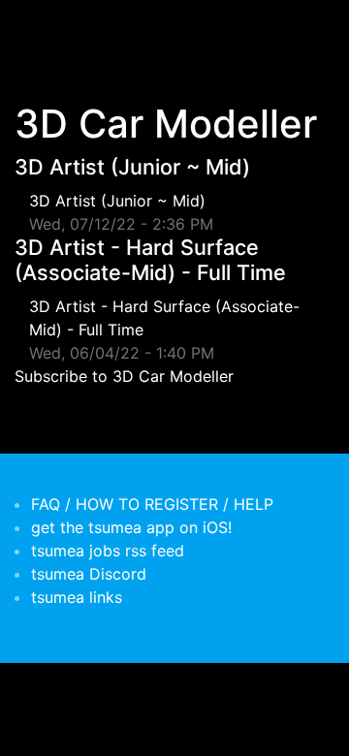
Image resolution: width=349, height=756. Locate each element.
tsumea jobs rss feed (107, 550)
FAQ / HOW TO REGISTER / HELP (152, 504)
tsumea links (76, 597)
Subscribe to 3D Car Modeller (124, 376)
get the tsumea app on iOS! (131, 527)
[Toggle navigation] (43, 27)
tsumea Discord (88, 573)
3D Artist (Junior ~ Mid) (132, 166)
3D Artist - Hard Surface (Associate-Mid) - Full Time (150, 260)
